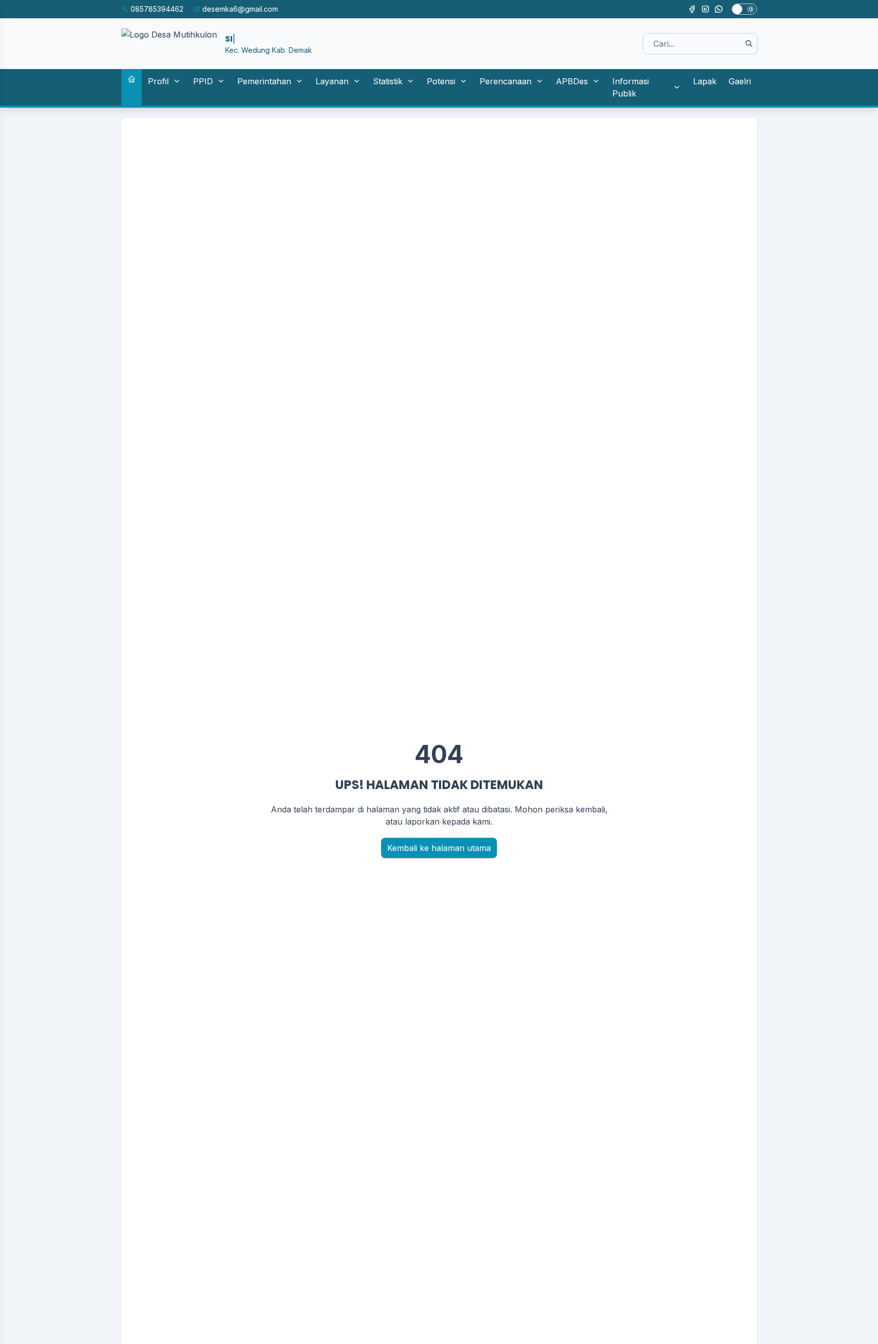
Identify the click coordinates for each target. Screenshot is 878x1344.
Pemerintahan (264, 81)
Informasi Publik (630, 87)
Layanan (332, 81)
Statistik (387, 81)
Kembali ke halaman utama (439, 848)
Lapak (704, 81)
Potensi (441, 81)
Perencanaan (505, 81)
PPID (203, 81)
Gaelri (740, 81)
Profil (158, 81)
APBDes (572, 81)
